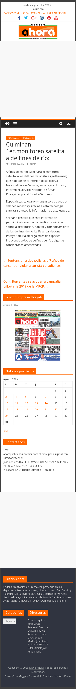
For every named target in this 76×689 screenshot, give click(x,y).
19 (26, 409)
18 (16, 409)
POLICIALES (13, 137)
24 (6, 415)
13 (36, 403)
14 (46, 403)
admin (33, 163)
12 (26, 403)
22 (56, 409)
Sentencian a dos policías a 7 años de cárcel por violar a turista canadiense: (33, 263)
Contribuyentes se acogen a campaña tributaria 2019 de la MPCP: (32, 284)
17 (6, 409)
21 (46, 409)
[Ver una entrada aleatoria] (69, 123)
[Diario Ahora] (7, 124)
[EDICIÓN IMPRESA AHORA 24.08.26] (38, 360)
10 (6, 403)
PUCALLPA (28, 137)
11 (16, 403)
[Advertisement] (38, 79)
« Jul (5, 430)
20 (36, 409)
